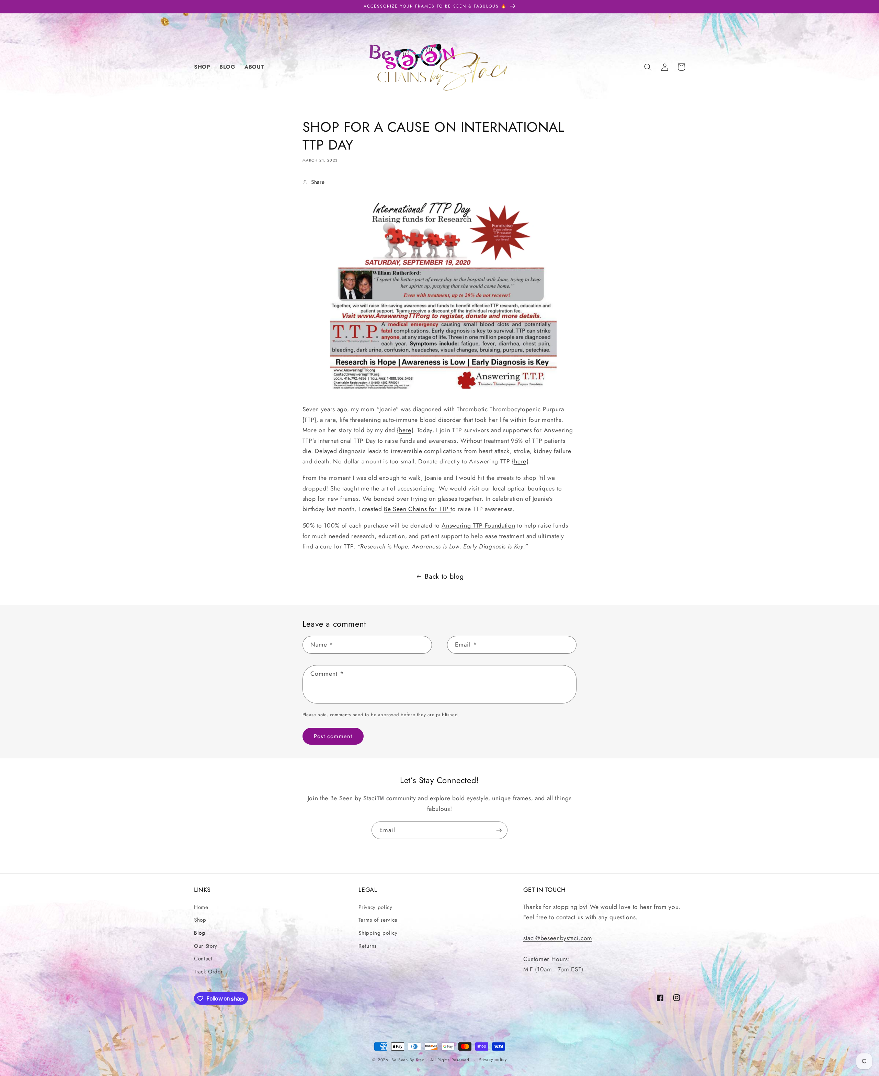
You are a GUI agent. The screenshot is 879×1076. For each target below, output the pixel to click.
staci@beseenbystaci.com (557, 938)
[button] (648, 67)
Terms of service (378, 920)
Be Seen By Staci (408, 1060)
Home (201, 907)
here (405, 430)
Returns (367, 946)
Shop (200, 920)
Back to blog (444, 576)
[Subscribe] (499, 830)
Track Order (208, 972)
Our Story (205, 946)
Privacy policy (375, 907)
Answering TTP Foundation (478, 525)
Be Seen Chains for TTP (416, 509)
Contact (203, 958)
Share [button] (317, 182)
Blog (199, 933)
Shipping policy (377, 933)
